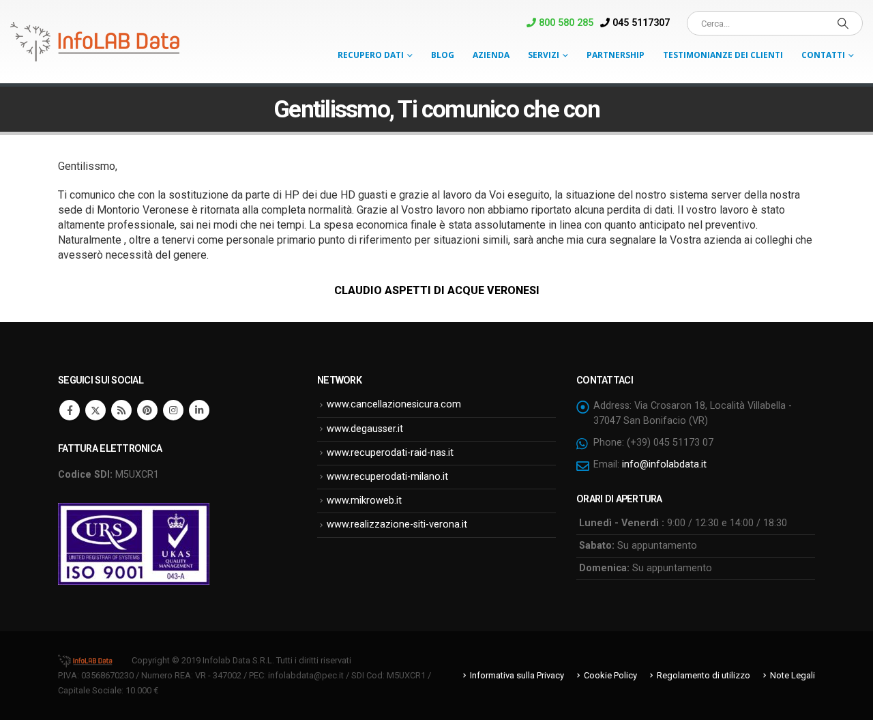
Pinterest (147, 410)
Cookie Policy (610, 675)
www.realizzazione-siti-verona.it (397, 524)
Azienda (491, 55)
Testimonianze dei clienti (723, 55)
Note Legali (792, 675)
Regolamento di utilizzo (703, 675)
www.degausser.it (365, 429)
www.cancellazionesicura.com (394, 404)
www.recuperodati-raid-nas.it (390, 453)
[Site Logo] (95, 42)
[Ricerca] (843, 23)
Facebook (69, 410)
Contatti (823, 55)
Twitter (95, 410)
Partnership (616, 55)
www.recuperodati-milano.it (387, 477)
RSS (121, 410)
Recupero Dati (371, 55)
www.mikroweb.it (364, 500)
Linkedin (199, 410)
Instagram (173, 410)
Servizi (543, 55)
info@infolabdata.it (664, 464)
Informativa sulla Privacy (517, 675)
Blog (442, 55)
